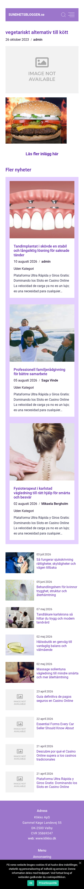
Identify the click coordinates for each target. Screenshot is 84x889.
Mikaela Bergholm (54, 504)
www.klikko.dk (45, 838)
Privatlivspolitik (48, 883)
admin (37, 40)
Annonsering (42, 857)
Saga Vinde (49, 380)
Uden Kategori (24, 269)
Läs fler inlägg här (42, 153)
